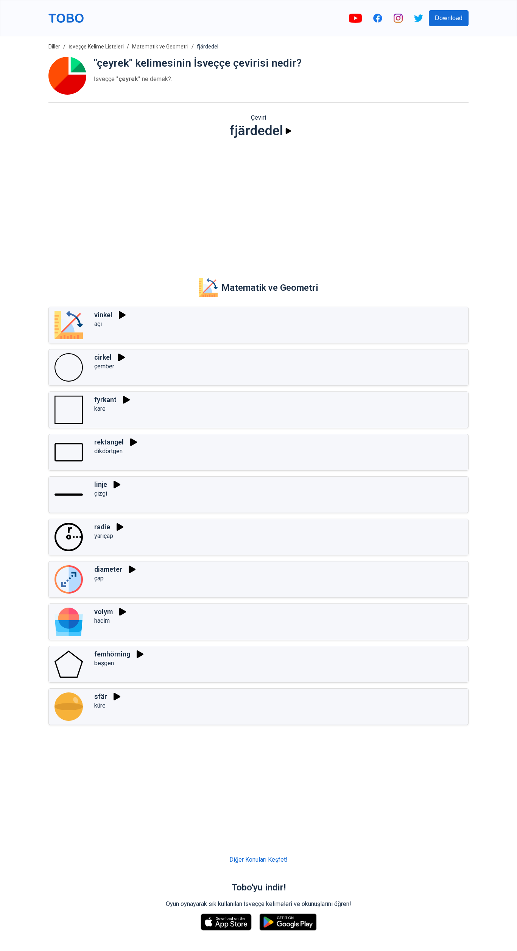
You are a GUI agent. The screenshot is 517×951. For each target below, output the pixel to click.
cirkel (103, 357)
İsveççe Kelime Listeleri (96, 47)
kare (100, 408)
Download (448, 18)
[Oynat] (288, 131)
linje (100, 484)
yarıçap (103, 535)
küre (100, 705)
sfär (100, 696)
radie (102, 527)
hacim (102, 620)
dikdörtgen (108, 451)
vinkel (103, 315)
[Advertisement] (258, 203)
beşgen (104, 663)
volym (103, 612)
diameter (108, 569)
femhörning (112, 654)
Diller (54, 47)
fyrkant (105, 400)
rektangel (109, 442)
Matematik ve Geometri (160, 47)
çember (104, 366)
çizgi (100, 493)
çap (99, 578)
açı (98, 323)
